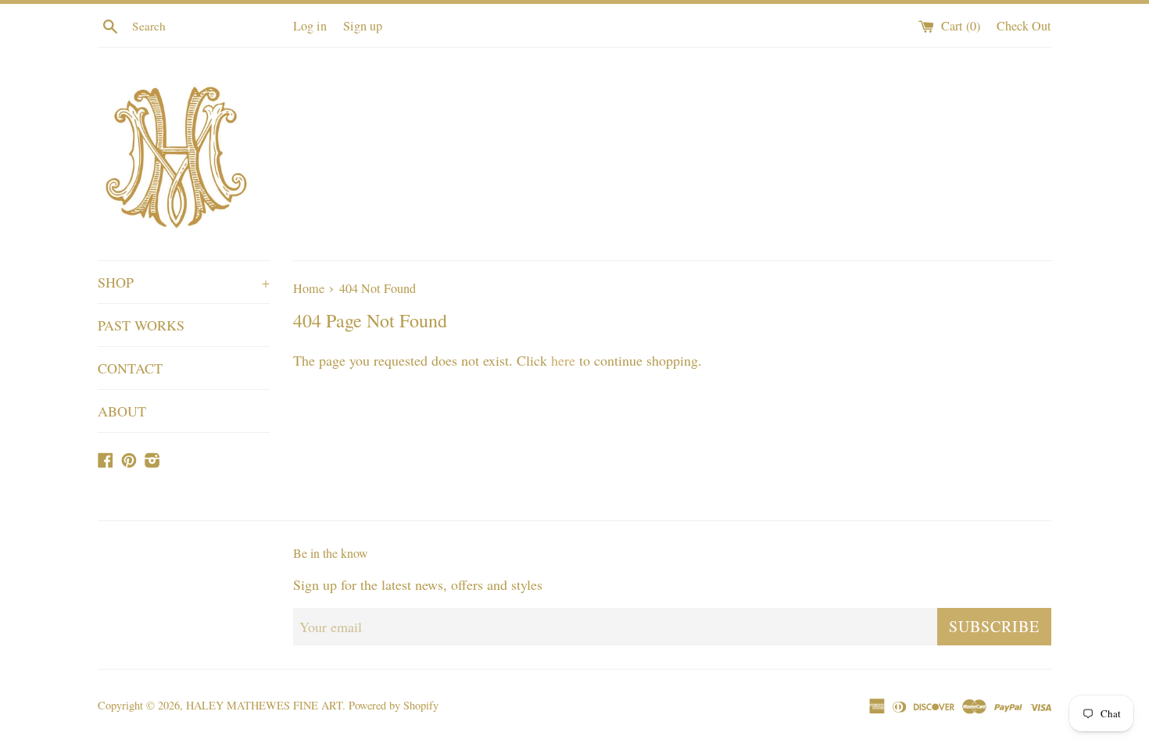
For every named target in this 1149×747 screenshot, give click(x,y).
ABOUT (122, 411)
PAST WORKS (141, 325)
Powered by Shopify (393, 705)
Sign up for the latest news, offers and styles (417, 584)
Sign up (362, 25)
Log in (310, 25)
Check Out (1024, 25)
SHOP (184, 282)
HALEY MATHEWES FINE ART (264, 705)
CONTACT (130, 368)
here (563, 360)
